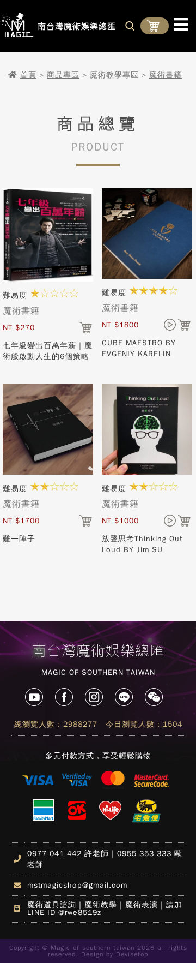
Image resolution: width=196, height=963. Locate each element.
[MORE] (48, 279)
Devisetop (132, 954)
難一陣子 (19, 538)
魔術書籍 (165, 75)
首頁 (28, 75)
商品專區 (63, 75)
